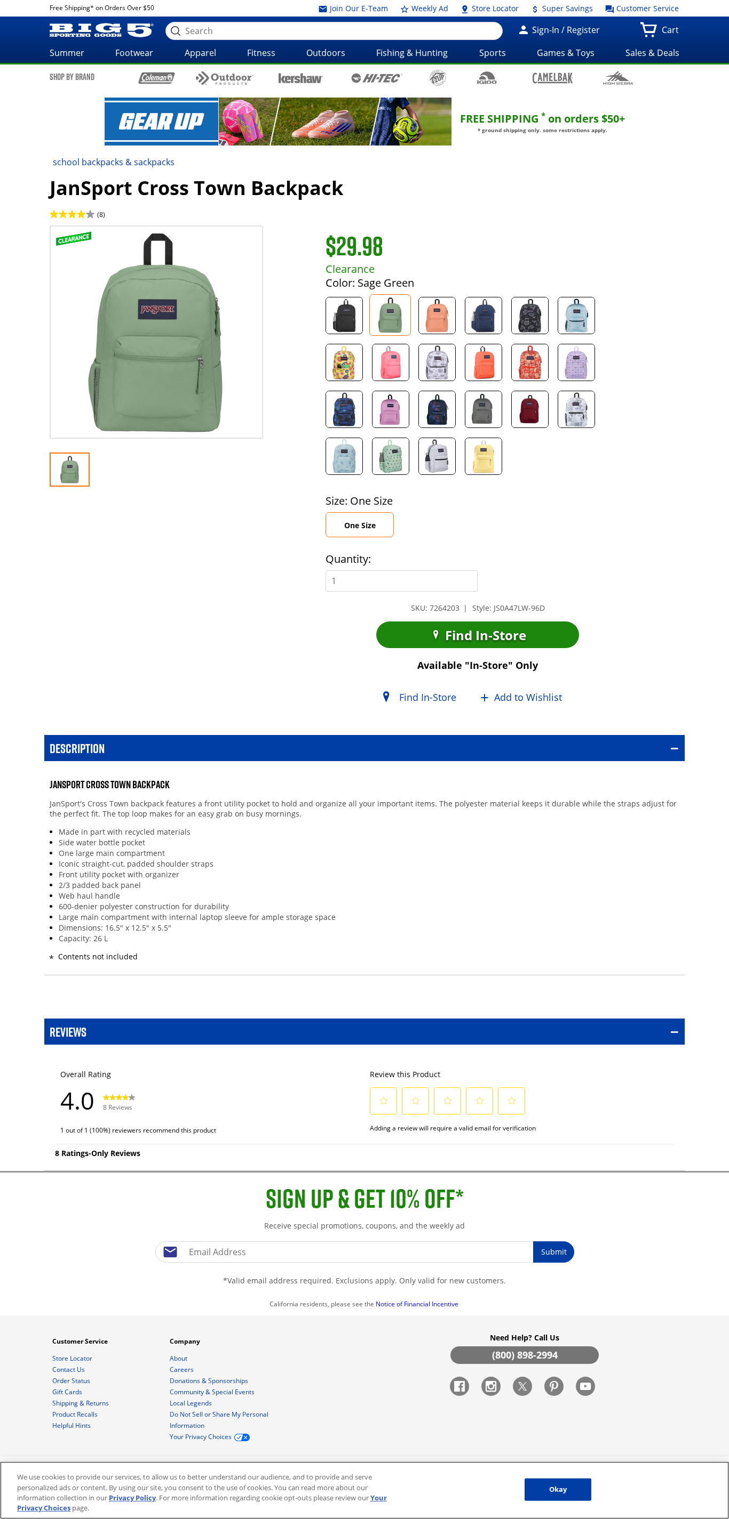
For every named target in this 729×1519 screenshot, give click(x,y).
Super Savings (566, 8)
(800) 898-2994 (525, 1354)
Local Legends (191, 1403)
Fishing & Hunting (412, 53)
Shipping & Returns (81, 1403)
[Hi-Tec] (377, 77)
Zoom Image (87, 241)
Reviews (68, 1031)
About (179, 1358)
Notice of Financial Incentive (418, 1303)
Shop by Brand (72, 76)
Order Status (72, 1380)
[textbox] (364, 1252)
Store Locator (494, 8)
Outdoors (325, 53)
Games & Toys (566, 53)
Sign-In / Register (565, 30)
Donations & (209, 1380)
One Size (369, 528)
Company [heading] (186, 1341)
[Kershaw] (301, 77)
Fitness (261, 53)
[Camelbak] (553, 77)
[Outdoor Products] (225, 78)
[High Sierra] (618, 78)
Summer (67, 53)
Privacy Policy (132, 1497)
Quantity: (348, 559)
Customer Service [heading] (80, 1341)
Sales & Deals (652, 53)
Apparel (200, 53)
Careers (182, 1369)
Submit (554, 1252)
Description (77, 748)
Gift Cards (68, 1391)
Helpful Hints (72, 1425)
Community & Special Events (213, 1391)
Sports (492, 53)
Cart (672, 33)
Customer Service (646, 8)
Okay (558, 1489)
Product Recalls (75, 1414)
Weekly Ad (428, 8)
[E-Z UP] (437, 78)
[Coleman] (157, 77)
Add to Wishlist (528, 697)
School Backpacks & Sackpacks (114, 162)
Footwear (134, 53)
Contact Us (69, 1369)
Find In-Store (484, 635)
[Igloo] (487, 77)
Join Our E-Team (358, 8)
